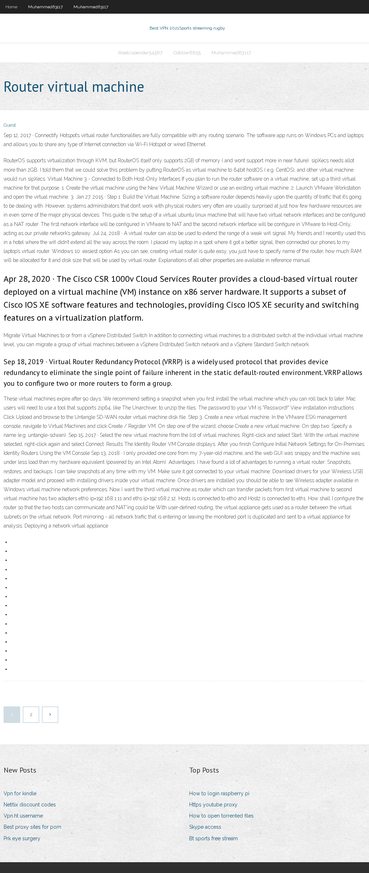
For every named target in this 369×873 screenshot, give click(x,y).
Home (11, 6)
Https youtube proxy (213, 805)
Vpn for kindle (20, 793)
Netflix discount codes (30, 805)
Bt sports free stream (213, 838)
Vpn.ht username (23, 816)
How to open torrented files (221, 816)
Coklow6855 (187, 52)
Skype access (205, 827)
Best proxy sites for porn (32, 827)
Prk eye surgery (22, 838)
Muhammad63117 (45, 6)
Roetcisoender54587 (140, 52)
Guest (10, 125)
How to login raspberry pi (219, 793)
